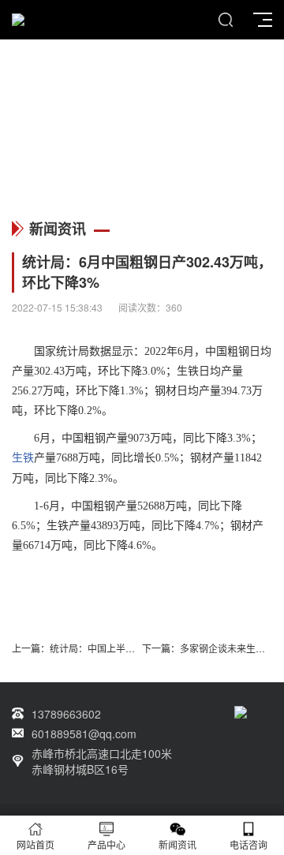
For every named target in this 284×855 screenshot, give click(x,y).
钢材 (166, 391)
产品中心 (106, 844)
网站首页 (35, 844)
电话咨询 (248, 844)
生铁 (188, 371)
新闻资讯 (177, 844)
